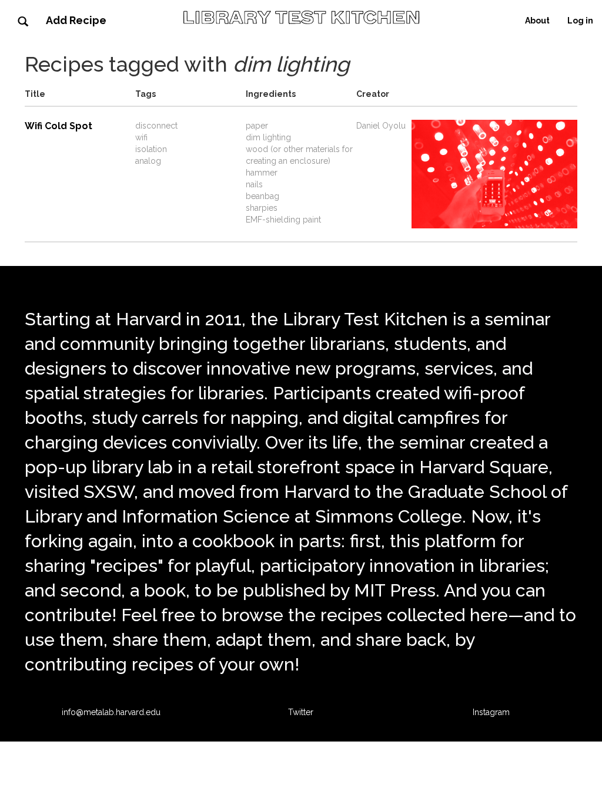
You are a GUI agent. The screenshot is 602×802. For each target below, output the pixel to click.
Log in (580, 20)
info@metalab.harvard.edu (111, 712)
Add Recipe (76, 20)
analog (148, 161)
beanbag (262, 196)
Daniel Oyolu (381, 125)
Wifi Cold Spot (58, 126)
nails (254, 184)
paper (257, 125)
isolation (151, 149)
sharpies (261, 208)
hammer (261, 172)
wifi (141, 137)
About (537, 20)
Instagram (491, 712)
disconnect (156, 125)
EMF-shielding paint (283, 219)
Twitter (300, 712)
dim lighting (268, 137)
